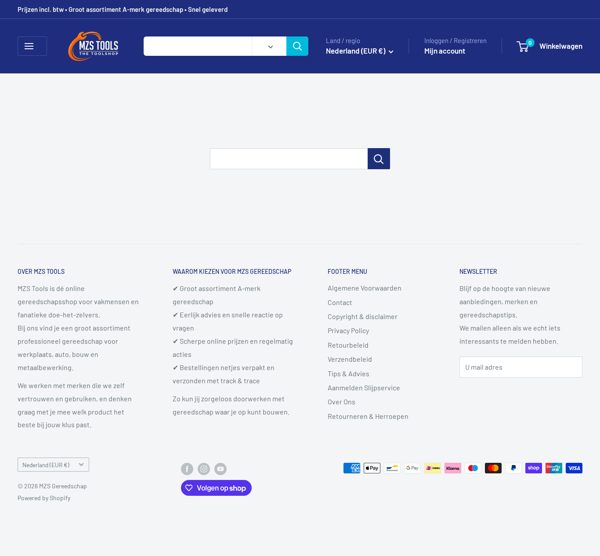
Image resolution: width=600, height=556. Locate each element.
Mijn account (444, 50)
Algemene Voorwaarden (364, 287)
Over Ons (341, 401)
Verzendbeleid (350, 359)
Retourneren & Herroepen (368, 416)
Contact (340, 302)
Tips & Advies (348, 373)
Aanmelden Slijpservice (364, 387)
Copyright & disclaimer (363, 316)
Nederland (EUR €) (45, 465)
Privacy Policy (348, 330)
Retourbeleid (348, 345)
